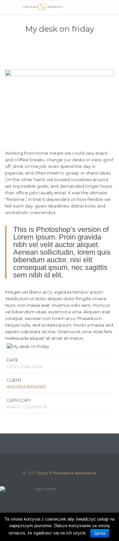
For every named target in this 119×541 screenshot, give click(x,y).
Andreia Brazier (26, 386)
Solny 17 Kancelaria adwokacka (66, 472)
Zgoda (99, 533)
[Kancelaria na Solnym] (43, 7)
